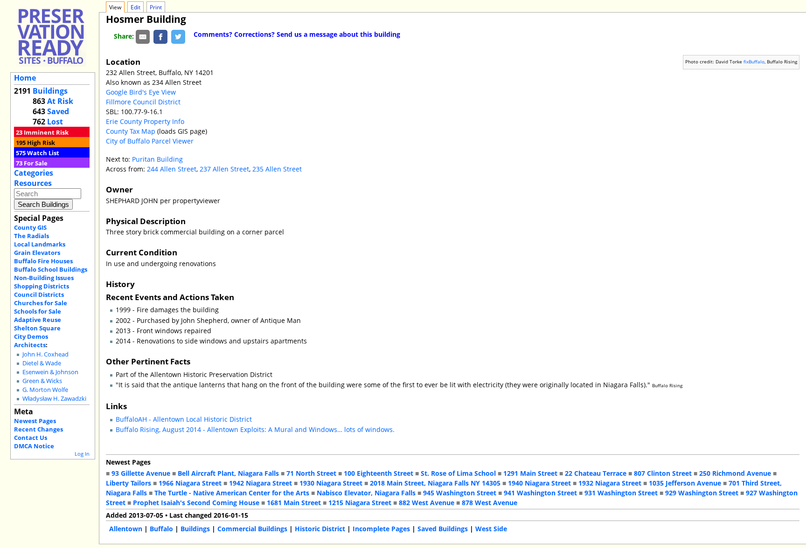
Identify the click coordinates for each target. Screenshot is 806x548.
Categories (33, 173)
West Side (491, 528)
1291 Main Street (530, 473)
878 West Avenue (489, 502)
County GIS (30, 227)
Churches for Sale (40, 303)
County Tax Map (130, 131)
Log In (82, 453)
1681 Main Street (294, 502)
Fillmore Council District (143, 101)
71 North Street (311, 473)
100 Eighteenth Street (378, 473)
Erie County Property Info (145, 121)
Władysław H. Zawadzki (54, 399)
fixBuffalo (753, 62)
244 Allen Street (171, 168)
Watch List (43, 153)
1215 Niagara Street (359, 502)
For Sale (36, 163)
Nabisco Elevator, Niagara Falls (366, 492)
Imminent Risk (46, 132)
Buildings (50, 91)
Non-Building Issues (44, 278)
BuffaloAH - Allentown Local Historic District (184, 419)
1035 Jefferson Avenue (685, 483)
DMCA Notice (34, 446)
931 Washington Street (621, 492)
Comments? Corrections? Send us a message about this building (297, 34)
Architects (30, 345)
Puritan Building (157, 159)
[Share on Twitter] (178, 36)
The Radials (31, 236)
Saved (58, 111)
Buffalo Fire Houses (43, 261)
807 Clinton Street (663, 473)
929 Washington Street (701, 492)
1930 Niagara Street (330, 483)
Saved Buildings (442, 528)
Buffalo (161, 528)
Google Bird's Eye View (141, 92)
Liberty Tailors (128, 483)
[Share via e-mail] (143, 36)
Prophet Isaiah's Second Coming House (196, 502)
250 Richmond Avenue (735, 473)
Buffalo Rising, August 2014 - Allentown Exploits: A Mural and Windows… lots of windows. (255, 429)
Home (25, 78)
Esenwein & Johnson (50, 372)
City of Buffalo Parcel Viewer (150, 141)
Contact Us (30, 437)
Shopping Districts (41, 286)
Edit (135, 7)
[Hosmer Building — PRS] (51, 36)
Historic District (320, 528)
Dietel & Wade (41, 363)
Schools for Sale (37, 311)
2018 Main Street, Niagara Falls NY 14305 (435, 483)
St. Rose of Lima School (458, 473)
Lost (55, 121)
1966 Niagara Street (190, 483)
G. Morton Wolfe (45, 390)
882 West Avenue (426, 502)
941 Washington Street (540, 492)
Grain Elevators (37, 252)
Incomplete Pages (381, 528)
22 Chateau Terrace (595, 473)
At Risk (60, 101)
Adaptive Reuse (37, 319)
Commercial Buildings (252, 528)
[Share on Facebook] (160, 36)
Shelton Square (37, 328)
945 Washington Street (459, 492)
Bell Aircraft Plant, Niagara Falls (228, 473)
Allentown (125, 528)
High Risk (41, 142)
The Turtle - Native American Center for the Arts (231, 492)
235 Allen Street (277, 168)
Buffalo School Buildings (50, 269)
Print (156, 7)
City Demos (31, 336)
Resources (33, 183)
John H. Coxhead (45, 354)
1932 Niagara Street (609, 483)
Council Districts (39, 294)
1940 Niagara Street (539, 483)
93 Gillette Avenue (140, 473)
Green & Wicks (42, 381)
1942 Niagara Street (260, 483)
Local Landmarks (39, 244)
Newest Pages (35, 421)
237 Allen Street (224, 168)
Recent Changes (38, 429)
